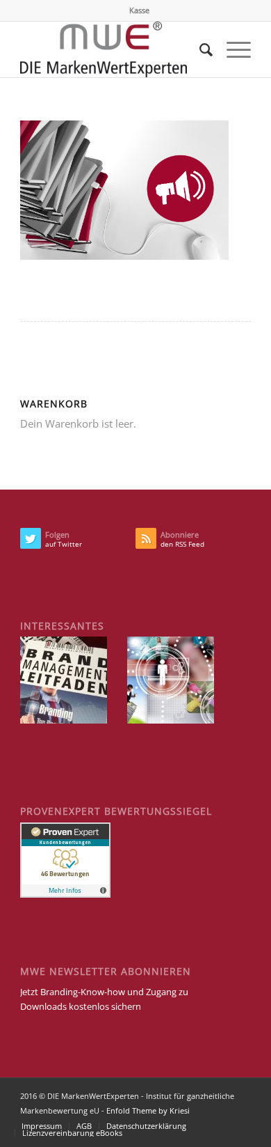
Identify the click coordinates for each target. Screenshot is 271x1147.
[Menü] (232, 49)
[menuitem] (139, 10)
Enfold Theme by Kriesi (148, 1110)
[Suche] (199, 49)
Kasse (139, 10)
